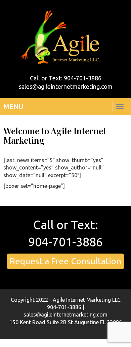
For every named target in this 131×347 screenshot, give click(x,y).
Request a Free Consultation (65, 261)
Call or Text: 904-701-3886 (65, 78)
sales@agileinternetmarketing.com (66, 86)
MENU (14, 106)
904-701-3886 (65, 242)
